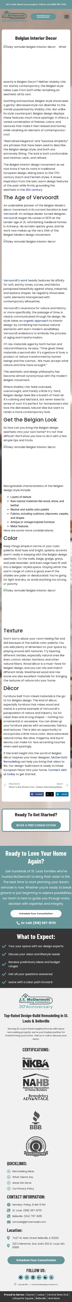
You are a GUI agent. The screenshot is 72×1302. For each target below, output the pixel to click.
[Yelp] (51, 1277)
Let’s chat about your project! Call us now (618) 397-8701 (36, 4)
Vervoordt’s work (15, 280)
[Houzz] (45, 1277)
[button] (66, 16)
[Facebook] (20, 1277)
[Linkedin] (33, 1277)
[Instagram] (27, 1277)
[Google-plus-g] (39, 1277)
